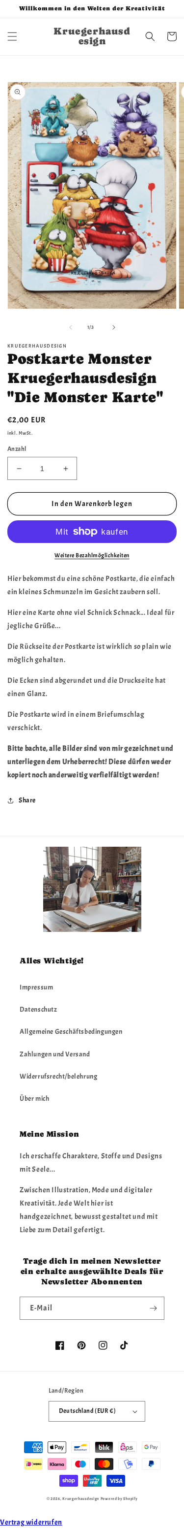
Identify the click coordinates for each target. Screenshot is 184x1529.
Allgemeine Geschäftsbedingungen (71, 1031)
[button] (12, 36)
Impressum (36, 987)
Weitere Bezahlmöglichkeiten (92, 555)
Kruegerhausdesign (80, 1498)
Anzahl (16, 449)
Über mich (34, 1098)
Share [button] (27, 800)
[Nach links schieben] (70, 327)
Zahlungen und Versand (55, 1054)
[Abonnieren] (153, 1308)
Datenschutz (38, 1009)
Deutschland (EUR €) (87, 1411)
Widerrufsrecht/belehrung (58, 1076)
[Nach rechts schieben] (114, 327)
